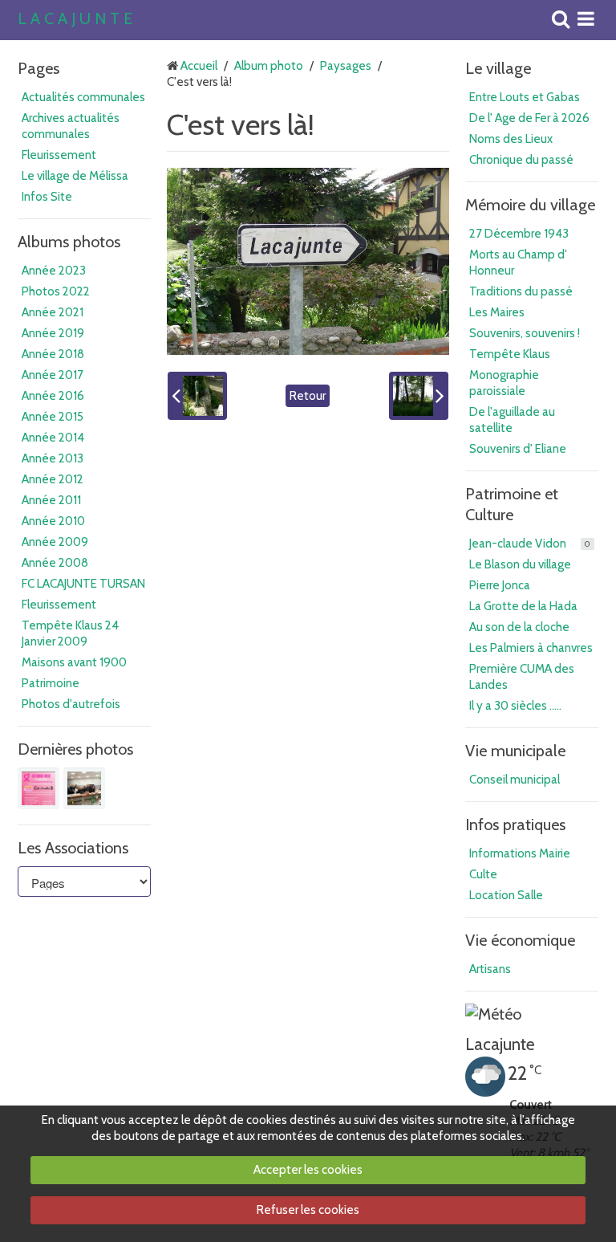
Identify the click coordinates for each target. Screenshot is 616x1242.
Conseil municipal (514, 779)
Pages (38, 68)
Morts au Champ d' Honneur (518, 262)
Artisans (490, 969)
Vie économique (520, 940)
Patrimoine (50, 683)
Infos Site (47, 196)
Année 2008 (55, 563)
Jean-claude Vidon (529, 543)
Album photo (268, 66)
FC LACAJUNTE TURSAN (83, 583)
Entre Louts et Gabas (524, 97)
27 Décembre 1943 (519, 233)
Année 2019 (53, 333)
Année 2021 (52, 312)
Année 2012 (52, 479)
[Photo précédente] (197, 396)
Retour (308, 396)
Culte (483, 874)
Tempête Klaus (509, 354)
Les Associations (73, 847)
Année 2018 (53, 354)
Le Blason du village (520, 564)
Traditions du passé (521, 291)
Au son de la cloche (519, 627)
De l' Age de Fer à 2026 (529, 118)
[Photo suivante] (418, 396)
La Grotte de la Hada (523, 606)
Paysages (345, 66)
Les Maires (497, 312)
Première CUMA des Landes (521, 677)
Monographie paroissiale (504, 383)
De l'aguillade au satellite (512, 420)
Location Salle (506, 895)
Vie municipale (515, 750)
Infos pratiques (515, 824)
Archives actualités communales (71, 126)
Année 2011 (51, 500)
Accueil (198, 66)
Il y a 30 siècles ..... (515, 705)
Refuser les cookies (308, 1210)
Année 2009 (55, 542)
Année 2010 (53, 521)
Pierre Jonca (499, 585)
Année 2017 (52, 375)
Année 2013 (52, 458)
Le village (498, 68)
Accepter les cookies (308, 1170)
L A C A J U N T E (75, 19)
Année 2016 (53, 396)
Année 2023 (54, 270)
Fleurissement (59, 155)
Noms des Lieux (511, 139)
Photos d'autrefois (71, 704)
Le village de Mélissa (75, 176)
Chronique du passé (521, 160)
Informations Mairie (519, 853)
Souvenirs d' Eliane (517, 449)
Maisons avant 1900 (74, 662)
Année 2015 (52, 416)
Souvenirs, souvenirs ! (524, 333)
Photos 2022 (56, 291)
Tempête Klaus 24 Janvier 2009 (70, 633)
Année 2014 (53, 437)
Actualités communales (83, 97)
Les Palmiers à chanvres (531, 648)
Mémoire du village (530, 204)
